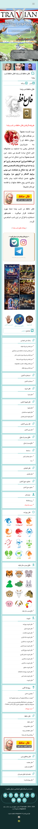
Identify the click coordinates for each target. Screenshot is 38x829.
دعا (32, 460)
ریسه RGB (29, 500)
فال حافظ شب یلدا (27, 730)
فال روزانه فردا (28, 779)
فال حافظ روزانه (28, 726)
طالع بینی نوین (29, 766)
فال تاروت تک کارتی (27, 637)
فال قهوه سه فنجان (27, 412)
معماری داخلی (29, 693)
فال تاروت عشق (28, 667)
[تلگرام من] (27, 795)
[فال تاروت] (27, 272)
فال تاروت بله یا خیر (27, 675)
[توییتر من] (5, 795)
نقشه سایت (11, 813)
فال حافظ (30, 721)
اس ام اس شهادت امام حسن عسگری (22, 350)
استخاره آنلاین (28, 381)
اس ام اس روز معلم (27, 367)
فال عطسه (30, 762)
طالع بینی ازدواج (28, 443)
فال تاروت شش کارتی (26, 654)
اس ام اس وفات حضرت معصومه (24, 363)
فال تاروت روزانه (28, 624)
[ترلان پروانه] (19, 67)
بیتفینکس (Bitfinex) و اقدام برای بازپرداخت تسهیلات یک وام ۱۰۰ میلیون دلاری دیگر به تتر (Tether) (19, 703)
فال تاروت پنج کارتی (27, 650)
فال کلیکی (30, 473)
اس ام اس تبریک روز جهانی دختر (23, 354)
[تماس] (11, 795)
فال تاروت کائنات (28, 632)
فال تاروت (30, 680)
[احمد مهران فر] (30, 67)
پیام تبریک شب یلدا (27, 734)
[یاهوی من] (33, 795)
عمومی (23, 330)
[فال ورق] (11, 302)
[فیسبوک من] (22, 795)
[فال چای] (27, 302)
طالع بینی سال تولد (27, 610)
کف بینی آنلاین (28, 429)
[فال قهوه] (27, 287)
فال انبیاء (30, 394)
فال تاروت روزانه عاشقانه (25, 671)
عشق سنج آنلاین (28, 487)
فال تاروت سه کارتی (27, 641)
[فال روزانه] (11, 272)
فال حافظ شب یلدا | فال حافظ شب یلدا (20, 43)
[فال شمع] (11, 287)
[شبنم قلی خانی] (8, 67)
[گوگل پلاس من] (24, 800)
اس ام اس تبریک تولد (27, 346)
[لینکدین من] (13, 800)
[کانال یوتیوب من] (19, 800)
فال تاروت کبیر (28, 628)
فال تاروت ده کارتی (27, 662)
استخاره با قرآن (27, 217)
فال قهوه (30, 407)
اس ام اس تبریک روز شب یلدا (24, 359)
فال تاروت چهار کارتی (27, 645)
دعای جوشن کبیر (28, 456)
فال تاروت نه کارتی (27, 658)
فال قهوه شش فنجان (27, 416)
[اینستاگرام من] (16, 795)
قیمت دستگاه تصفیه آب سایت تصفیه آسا (21, 697)
